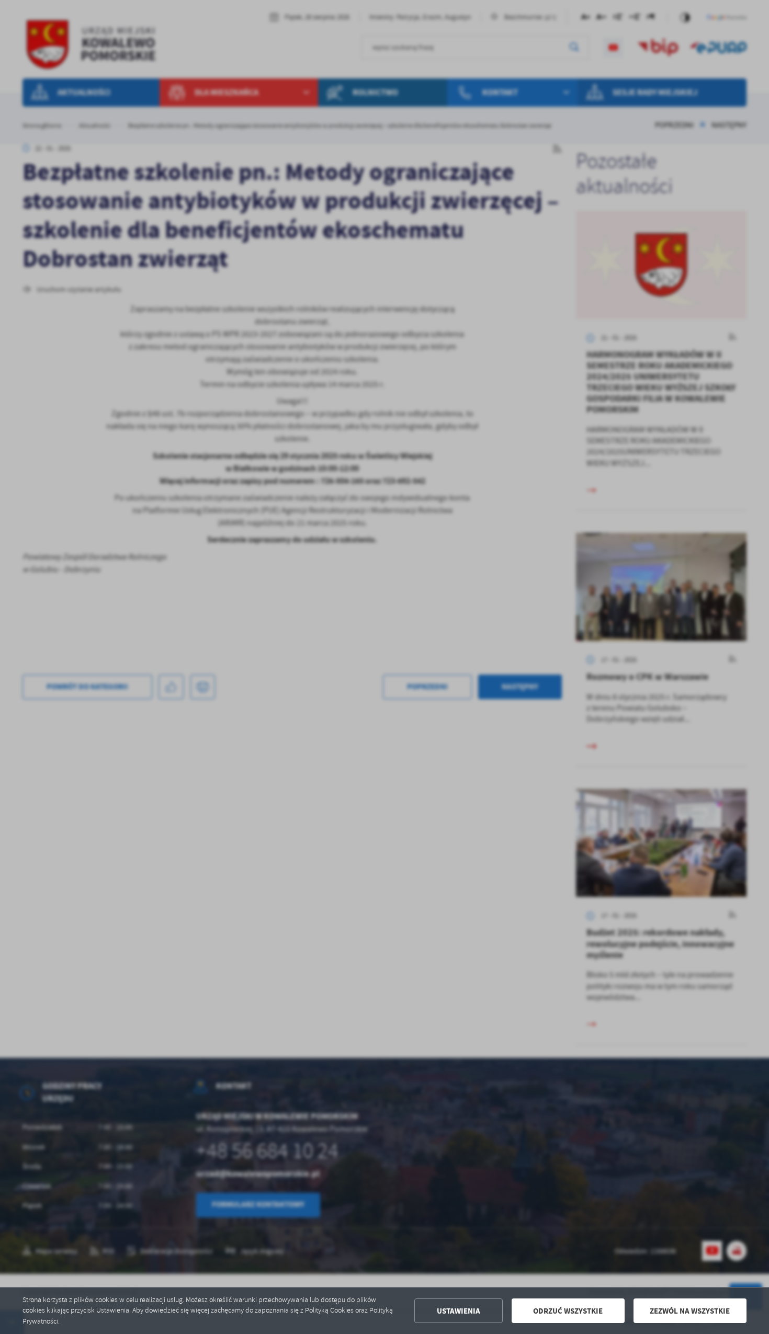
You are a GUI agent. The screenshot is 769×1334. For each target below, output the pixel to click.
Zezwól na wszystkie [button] (690, 1311)
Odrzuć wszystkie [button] (568, 1311)
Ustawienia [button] (458, 1311)
